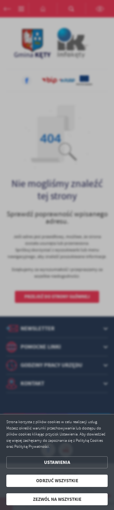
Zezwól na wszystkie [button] (57, 499)
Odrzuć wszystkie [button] (57, 480)
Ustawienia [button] (57, 462)
